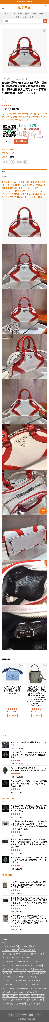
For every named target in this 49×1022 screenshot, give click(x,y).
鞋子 (20, 13)
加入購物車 (21, 141)
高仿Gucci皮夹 (7, 981)
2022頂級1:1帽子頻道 (27, 946)
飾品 (31, 17)
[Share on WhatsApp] (4, 162)
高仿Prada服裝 (7, 1004)
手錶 (34, 13)
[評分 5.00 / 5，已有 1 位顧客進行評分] (24, 105)
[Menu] (3, 8)
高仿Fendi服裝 (7, 977)
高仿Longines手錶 (23, 988)
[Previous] (1, 692)
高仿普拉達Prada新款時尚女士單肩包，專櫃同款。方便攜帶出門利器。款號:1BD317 (12, 690)
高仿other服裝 (24, 996)
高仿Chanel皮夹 (7, 969)
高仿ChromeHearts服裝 (24, 969)
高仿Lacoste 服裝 (8, 988)
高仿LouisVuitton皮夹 (38, 988)
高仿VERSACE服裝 (33, 1004)
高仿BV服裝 (34, 961)
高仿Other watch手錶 (9, 996)
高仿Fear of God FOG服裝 (36, 973)
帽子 (41, 13)
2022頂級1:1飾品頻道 (27, 950)
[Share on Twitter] (13, 162)
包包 (13, 13)
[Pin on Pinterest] (21, 162)
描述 (3, 171)
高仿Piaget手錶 (37, 1000)
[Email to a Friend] (17, 162)
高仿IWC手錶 (34, 984)
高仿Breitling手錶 (27, 958)
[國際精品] (24, 7)
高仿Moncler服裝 (18, 992)
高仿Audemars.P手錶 (21, 954)
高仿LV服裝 (6, 992)
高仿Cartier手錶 (8, 965)
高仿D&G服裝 (39, 969)
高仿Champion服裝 (22, 965)
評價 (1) (4, 176)
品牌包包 (10, 79)
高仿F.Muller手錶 (19, 973)
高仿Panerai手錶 (8, 1000)
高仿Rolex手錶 (20, 1004)
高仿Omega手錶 (32, 992)
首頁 (6, 13)
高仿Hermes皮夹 (8, 984)
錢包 (25, 17)
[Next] (47, 692)
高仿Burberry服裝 (8, 961)
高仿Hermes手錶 (20, 981)
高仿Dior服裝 (7, 973)
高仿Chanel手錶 (36, 965)
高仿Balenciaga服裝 (37, 954)
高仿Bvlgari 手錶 (22, 961)
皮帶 (18, 17)
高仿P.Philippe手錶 (37, 996)
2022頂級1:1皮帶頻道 (10, 950)
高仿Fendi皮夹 (19, 977)
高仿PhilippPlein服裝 (23, 1000)
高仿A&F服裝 (7, 954)
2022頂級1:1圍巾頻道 (10, 946)
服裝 (27, 13)
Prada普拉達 (21, 79)
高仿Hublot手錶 (21, 984)
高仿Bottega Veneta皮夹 (10, 958)
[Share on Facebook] (8, 162)
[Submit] (45, 21)
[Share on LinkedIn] (25, 162)
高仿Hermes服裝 (34, 981)
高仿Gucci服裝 (32, 977)
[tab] (24, 171)
